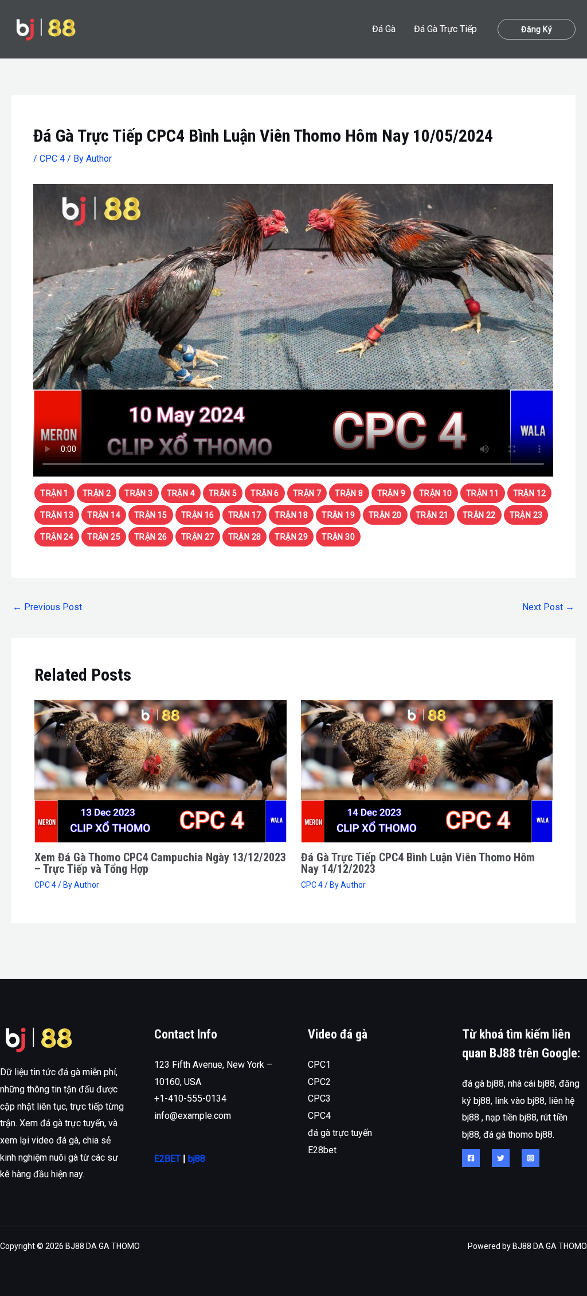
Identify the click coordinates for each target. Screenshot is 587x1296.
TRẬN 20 (385, 515)
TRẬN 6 (265, 493)
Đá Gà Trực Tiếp (445, 29)
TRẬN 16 (197, 515)
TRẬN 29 (291, 536)
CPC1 (319, 1064)
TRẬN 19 (338, 515)
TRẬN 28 (244, 536)
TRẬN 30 (338, 536)
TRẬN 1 (54, 493)
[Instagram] (530, 1158)
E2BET (167, 1158)
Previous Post (47, 607)
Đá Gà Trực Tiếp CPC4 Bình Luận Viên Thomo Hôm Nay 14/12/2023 (418, 863)
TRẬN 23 (526, 515)
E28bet (322, 1150)
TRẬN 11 (482, 493)
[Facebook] (471, 1158)
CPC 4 (52, 158)
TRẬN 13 (56, 515)
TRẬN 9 (391, 493)
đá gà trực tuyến (340, 1132)
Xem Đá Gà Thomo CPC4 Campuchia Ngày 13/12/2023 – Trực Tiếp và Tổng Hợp (160, 863)
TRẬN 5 (223, 493)
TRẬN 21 (432, 515)
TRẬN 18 (291, 515)
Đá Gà (384, 29)
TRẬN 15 (150, 515)
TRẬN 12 (529, 493)
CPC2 (319, 1081)
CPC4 (319, 1115)
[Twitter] (501, 1158)
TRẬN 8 (349, 493)
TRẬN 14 (103, 515)
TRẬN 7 (307, 493)
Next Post (548, 607)
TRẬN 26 (150, 536)
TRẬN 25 (103, 536)
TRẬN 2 (97, 493)
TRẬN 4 (181, 493)
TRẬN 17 (244, 515)
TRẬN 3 (138, 493)
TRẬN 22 (479, 515)
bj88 (196, 1158)
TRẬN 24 (56, 536)
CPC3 (319, 1098)
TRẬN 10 (435, 493)
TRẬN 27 (197, 536)
